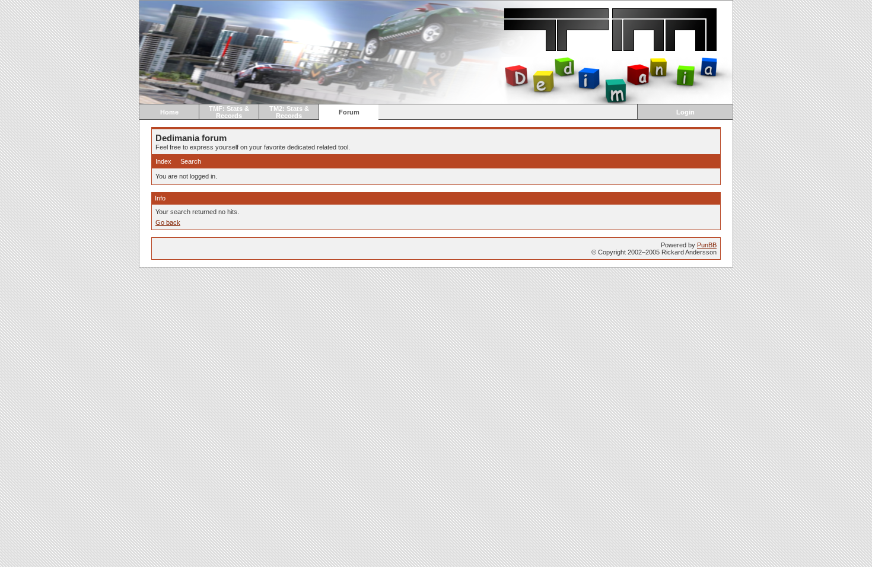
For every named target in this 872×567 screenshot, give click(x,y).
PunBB (707, 245)
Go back (167, 222)
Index (163, 161)
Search (190, 161)
